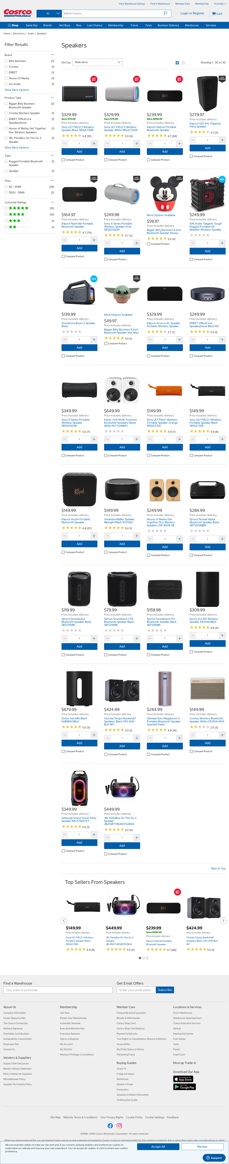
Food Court (179, 1054)
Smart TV (121, 1068)
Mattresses (123, 1079)
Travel (134, 25)
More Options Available (161, 215)
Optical (177, 1028)
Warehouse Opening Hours (187, 1018)
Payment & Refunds (127, 1033)
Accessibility (123, 1044)
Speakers (42, 33)
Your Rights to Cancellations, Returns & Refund (141, 1038)
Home (7, 33)
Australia (218, 3)
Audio (30, 33)
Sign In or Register (69, 1038)
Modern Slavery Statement (17, 1068)
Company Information (14, 1012)
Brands (47, 25)
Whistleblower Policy (14, 1079)
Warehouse (192, 25)
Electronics (19, 33)
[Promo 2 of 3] (143, 958)
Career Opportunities (14, 1018)
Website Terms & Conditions (80, 1117)
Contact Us (9, 1049)
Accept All (158, 1147)
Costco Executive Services (187, 1023)
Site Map (55, 1117)
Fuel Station (179, 1038)
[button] (167, 13)
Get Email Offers (130, 983)
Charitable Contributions (16, 1033)
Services (211, 25)
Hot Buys (64, 25)
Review (202, 1147)
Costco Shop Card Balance (131, 1028)
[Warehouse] (199, 25)
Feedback (173, 1117)
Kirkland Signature (13, 1028)
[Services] (216, 25)
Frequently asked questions (131, 1012)
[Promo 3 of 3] (147, 958)
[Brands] (52, 25)
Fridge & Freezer (125, 1073)
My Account (66, 1044)
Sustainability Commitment (17, 1038)
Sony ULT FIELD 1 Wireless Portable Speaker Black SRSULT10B (79, 941)
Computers (123, 1089)
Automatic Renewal (70, 1023)
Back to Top (218, 868)
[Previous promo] (64, 920)
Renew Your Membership (73, 1018)
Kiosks (176, 1049)
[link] (80, 110)
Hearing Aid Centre (183, 1033)
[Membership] (124, 25)
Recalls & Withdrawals (128, 1018)
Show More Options (17, 89)
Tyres (148, 25)
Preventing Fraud (126, 1054)
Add (79, 151)
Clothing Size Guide (127, 1099)
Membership (115, 25)
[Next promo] (223, 920)
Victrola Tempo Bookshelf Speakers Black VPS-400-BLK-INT (202, 941)
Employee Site (11, 1044)
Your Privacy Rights (112, 1117)
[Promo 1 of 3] (139, 958)
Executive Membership (72, 1028)
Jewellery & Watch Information (133, 1094)
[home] (18, 13)
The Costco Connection (15, 1023)
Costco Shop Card (126, 1023)
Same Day (32, 25)
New (78, 25)
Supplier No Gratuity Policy (17, 1084)
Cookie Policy (134, 1117)
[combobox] (49, 13)
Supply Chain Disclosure (16, 1063)
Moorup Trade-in (184, 1063)
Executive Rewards (70, 1033)
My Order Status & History (130, 1049)
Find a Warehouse (17, 983)
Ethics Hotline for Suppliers (17, 1073)
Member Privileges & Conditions (77, 1054)
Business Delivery (168, 25)
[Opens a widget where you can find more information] (214, 1158)
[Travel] (138, 25)
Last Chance (94, 25)
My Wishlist (66, 1049)
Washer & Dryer (125, 1084)
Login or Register (192, 13)
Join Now (64, 1012)
